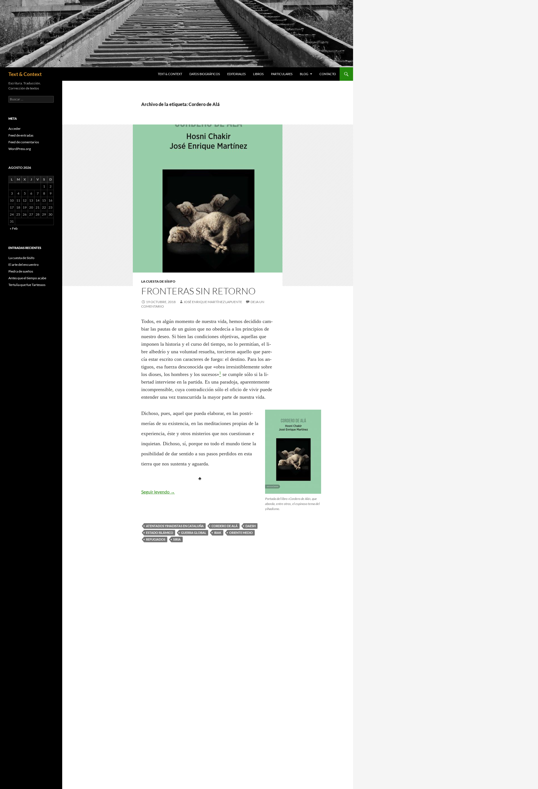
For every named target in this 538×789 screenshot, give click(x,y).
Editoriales (236, 74)
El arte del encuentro (23, 264)
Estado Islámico (159, 532)
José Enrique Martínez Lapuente (213, 302)
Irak (217, 532)
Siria (177, 539)
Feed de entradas (20, 135)
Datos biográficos (204, 74)
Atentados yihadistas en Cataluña (175, 526)
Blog (304, 74)
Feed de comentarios (23, 142)
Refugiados (155, 539)
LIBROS (258, 74)
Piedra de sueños (20, 271)
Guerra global (193, 532)
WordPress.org (19, 149)
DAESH (250, 526)
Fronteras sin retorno (198, 291)
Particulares (282, 74)
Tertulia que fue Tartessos (26, 285)
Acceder (14, 128)
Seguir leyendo (158, 491)
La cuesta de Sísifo (158, 281)
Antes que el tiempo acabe (27, 278)
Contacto (327, 74)
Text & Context (25, 74)
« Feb (14, 228)
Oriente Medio (241, 532)
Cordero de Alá (225, 526)
